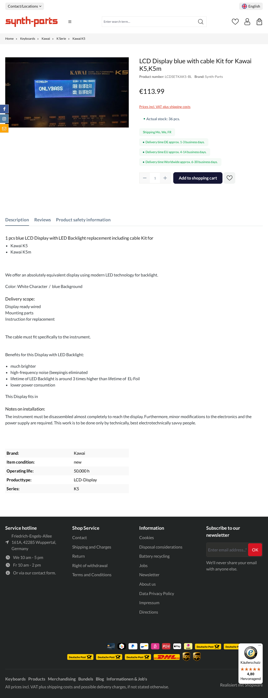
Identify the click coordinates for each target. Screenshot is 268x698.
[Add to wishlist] (229, 178)
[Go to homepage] (31, 21)
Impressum (149, 602)
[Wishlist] (235, 21)
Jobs (143, 565)
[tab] (17, 219)
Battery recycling (154, 555)
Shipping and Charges (91, 546)
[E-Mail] (4, 128)
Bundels (85, 678)
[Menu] (70, 22)
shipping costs (60, 686)
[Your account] (247, 21)
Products (36, 678)
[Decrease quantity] (144, 178)
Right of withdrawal (90, 565)
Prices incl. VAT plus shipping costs (165, 107)
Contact (79, 537)
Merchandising (62, 678)
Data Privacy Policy (156, 593)
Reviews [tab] (42, 219)
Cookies (146, 537)
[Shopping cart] (259, 21)
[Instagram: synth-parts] (4, 118)
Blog (100, 678)
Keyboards (15, 678)
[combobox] (148, 21)
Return (78, 555)
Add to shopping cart (198, 177)
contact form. (44, 572)
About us (147, 583)
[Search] (201, 21)
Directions (148, 611)
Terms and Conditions (91, 574)
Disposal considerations (160, 546)
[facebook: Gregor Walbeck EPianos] (4, 109)
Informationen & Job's (127, 678)
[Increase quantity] (165, 178)
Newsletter (149, 574)
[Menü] (259, 646)
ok (255, 549)
